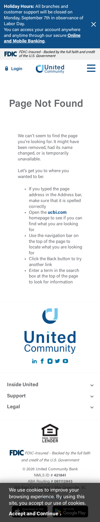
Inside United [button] (22, 385)
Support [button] (16, 396)
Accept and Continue (33, 514)
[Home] (50, 69)
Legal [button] (13, 407)
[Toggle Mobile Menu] (91, 69)
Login (16, 69)
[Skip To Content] (7, 2)
